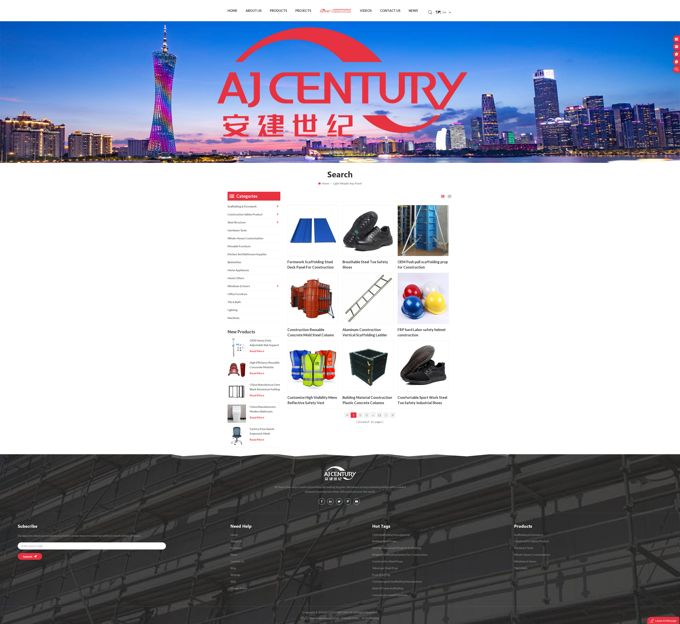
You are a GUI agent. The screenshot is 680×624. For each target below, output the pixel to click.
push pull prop (381, 574)
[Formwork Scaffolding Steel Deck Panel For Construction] (313, 230)
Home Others (236, 278)
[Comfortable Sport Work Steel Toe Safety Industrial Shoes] (423, 366)
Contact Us (390, 10)
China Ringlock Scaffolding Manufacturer (397, 581)
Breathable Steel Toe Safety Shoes (365, 264)
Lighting (232, 310)
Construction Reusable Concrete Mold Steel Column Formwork (310, 332)
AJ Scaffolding (370, 618)
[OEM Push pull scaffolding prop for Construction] (423, 230)
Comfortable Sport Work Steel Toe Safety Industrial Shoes (422, 400)
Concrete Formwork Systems (389, 595)
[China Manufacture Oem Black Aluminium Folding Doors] (237, 391)
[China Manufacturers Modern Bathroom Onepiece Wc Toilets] (237, 413)
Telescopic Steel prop (385, 568)
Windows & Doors (239, 286)
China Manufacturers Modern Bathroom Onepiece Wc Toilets (263, 409)
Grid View (443, 196)
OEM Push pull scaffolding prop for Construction (423, 264)
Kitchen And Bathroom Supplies (247, 254)
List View (449, 196)
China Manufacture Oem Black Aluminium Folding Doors (265, 387)
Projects (303, 10)
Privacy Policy (238, 588)
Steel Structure (237, 222)
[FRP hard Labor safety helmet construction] (423, 298)
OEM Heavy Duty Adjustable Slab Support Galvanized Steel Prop (264, 343)
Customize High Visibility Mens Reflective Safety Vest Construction (312, 400)
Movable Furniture (239, 246)
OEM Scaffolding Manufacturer (391, 534)
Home (232, 10)
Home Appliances (238, 270)
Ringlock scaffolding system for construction (399, 554)
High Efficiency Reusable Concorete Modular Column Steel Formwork (264, 365)
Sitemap (235, 574)
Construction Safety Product (245, 214)
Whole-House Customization (245, 238)
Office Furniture (237, 294)
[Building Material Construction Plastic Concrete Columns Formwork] (368, 366)
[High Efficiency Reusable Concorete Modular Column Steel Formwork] (237, 369)
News (413, 10)
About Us (254, 10)
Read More (257, 351)
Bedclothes (234, 262)
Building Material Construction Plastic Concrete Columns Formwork (367, 400)
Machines (233, 318)
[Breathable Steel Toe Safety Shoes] (368, 230)
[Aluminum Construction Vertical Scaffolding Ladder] (368, 298)
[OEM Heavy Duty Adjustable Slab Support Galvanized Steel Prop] (237, 347)
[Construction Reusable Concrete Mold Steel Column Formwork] (313, 298)
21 (379, 415)
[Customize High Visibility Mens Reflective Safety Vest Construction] (313, 366)
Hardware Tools (237, 230)
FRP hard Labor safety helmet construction (422, 332)
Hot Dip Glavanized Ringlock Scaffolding (396, 547)
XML (233, 581)
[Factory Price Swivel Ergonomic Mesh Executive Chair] (237, 436)
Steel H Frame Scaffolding (387, 588)
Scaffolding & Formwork (242, 206)
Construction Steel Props (387, 561)
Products (278, 10)
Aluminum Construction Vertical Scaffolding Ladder (364, 332)
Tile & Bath (234, 302)
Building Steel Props (384, 541)
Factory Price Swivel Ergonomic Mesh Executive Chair (262, 431)
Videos (366, 10)
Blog (233, 568)
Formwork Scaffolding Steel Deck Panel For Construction (310, 264)
